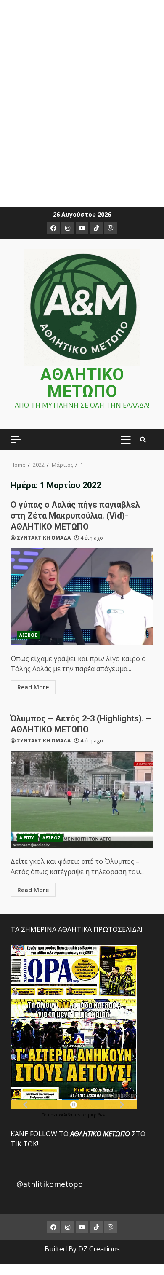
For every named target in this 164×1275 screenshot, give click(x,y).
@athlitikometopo (49, 1184)
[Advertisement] (82, 98)
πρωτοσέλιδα (61, 1115)
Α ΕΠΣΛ (27, 838)
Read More (33, 687)
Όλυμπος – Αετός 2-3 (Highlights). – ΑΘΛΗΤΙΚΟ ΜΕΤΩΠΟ (82, 799)
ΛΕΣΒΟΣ (28, 635)
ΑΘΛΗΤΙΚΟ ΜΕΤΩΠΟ (82, 383)
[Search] (143, 440)
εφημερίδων (93, 1115)
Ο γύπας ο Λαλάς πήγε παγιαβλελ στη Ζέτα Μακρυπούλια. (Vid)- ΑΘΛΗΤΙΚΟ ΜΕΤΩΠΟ (75, 516)
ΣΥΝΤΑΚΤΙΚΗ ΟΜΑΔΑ (44, 537)
